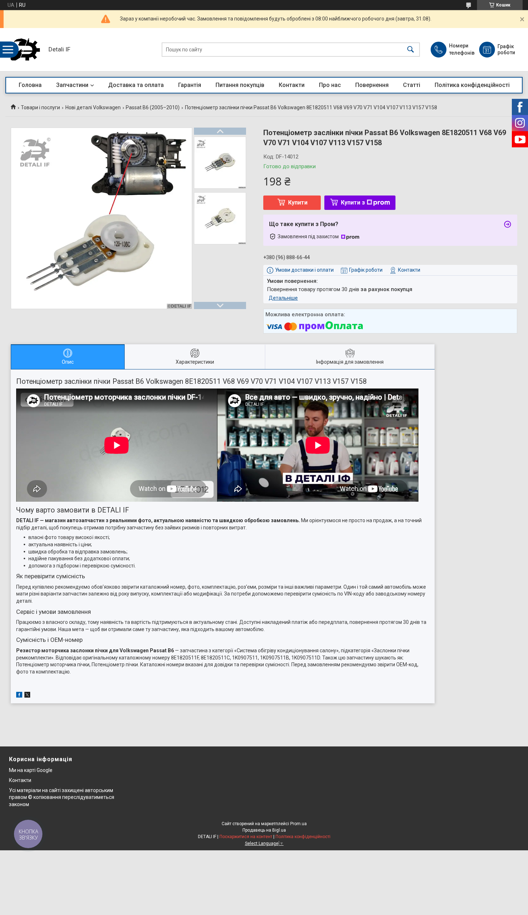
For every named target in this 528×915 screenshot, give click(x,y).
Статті (411, 85)
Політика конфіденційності (472, 85)
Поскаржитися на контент (245, 836)
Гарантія (189, 85)
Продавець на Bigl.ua (264, 830)
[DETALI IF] (25, 50)
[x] (27, 696)
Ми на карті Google (30, 770)
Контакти (292, 85)
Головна (30, 85)
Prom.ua (298, 823)
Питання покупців (240, 85)
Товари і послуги (40, 107)
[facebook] (19, 696)
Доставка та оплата (136, 85)
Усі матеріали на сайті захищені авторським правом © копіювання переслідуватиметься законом (61, 797)
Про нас (330, 85)
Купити (297, 202)
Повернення (372, 85)
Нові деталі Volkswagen (93, 107)
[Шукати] (410, 49)
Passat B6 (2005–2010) (153, 107)
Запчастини (72, 85)
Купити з (353, 202)
